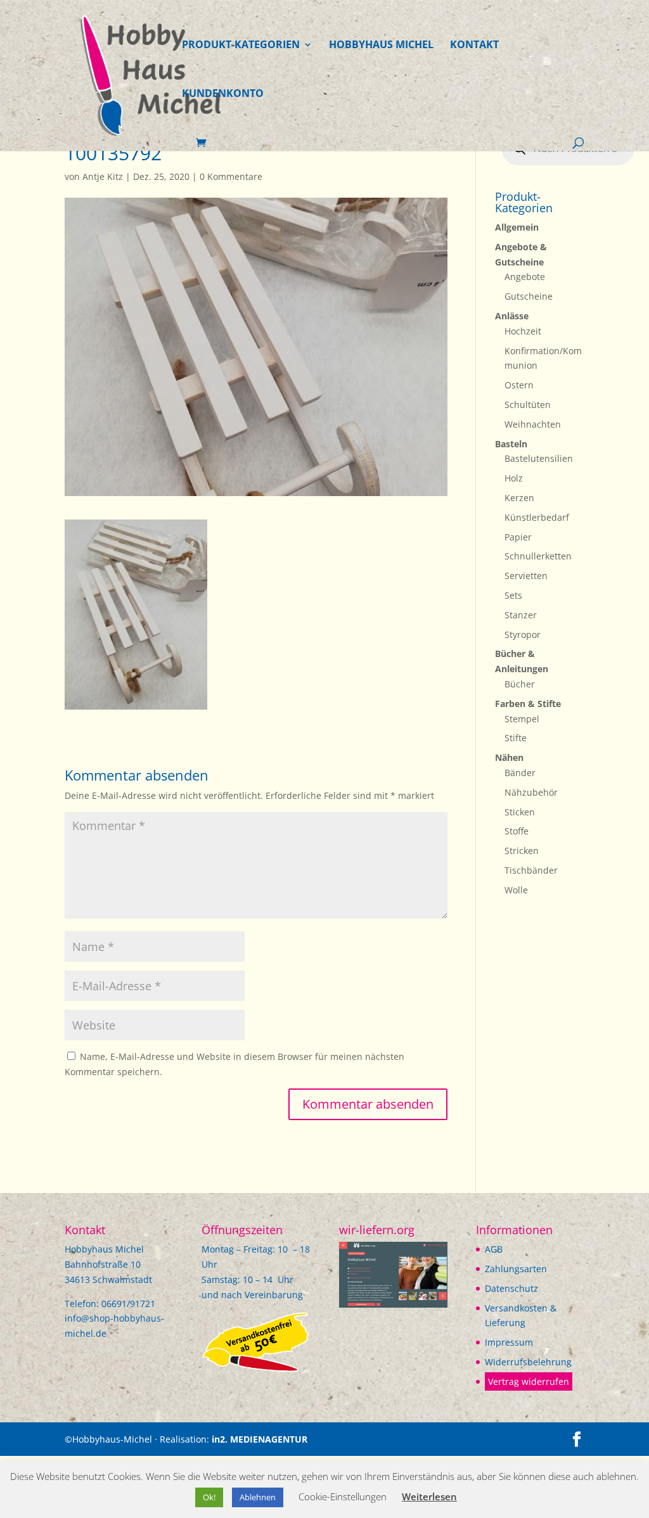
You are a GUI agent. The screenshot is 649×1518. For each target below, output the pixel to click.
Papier (518, 537)
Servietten (526, 576)
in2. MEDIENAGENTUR (259, 1439)
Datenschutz (511, 1288)
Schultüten (527, 405)
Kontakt (474, 45)
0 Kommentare (231, 176)
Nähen (509, 757)
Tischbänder (531, 870)
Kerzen (519, 498)
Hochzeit (522, 331)
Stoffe (516, 831)
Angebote (524, 277)
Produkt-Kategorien (241, 45)
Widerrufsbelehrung (528, 1362)
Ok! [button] (209, 1497)
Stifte (515, 738)
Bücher (519, 684)
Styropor (522, 634)
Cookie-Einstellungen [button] (343, 1496)
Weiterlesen (429, 1496)
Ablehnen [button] (258, 1497)
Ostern (519, 385)
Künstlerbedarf (536, 517)
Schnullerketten (538, 556)
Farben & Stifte (528, 704)
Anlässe (512, 316)
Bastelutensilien (538, 458)
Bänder (520, 773)
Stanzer (520, 615)
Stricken (521, 851)
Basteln (511, 444)
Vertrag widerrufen (528, 1381)
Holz (513, 478)
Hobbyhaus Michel (381, 45)
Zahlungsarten (516, 1269)
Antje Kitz (102, 176)
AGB (494, 1249)
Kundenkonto (223, 94)
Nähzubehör (531, 792)
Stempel (521, 719)
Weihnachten (532, 424)
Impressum (509, 1342)
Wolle (516, 890)
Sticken (519, 812)
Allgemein (517, 227)
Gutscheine (528, 296)
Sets (513, 595)
